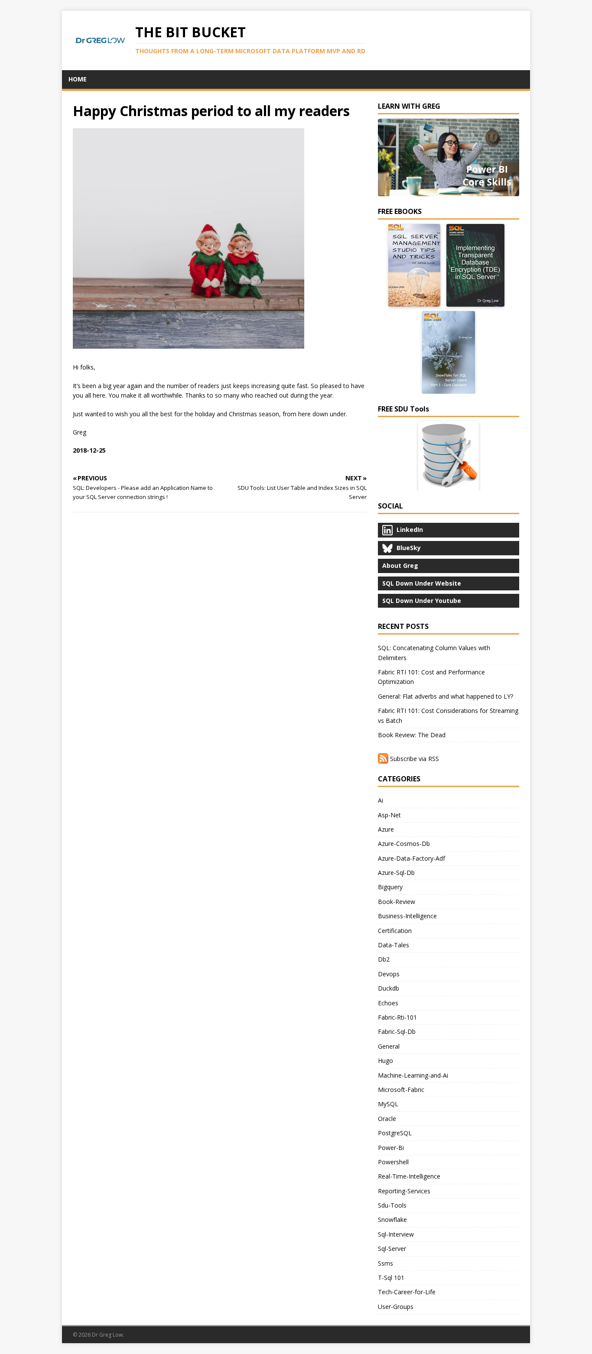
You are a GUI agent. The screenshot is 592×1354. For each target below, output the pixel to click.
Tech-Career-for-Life (407, 1292)
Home (77, 79)
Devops (389, 974)
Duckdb (388, 988)
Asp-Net (389, 815)
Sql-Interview (396, 1234)
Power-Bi (391, 1147)
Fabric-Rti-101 (397, 1017)
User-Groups (395, 1306)
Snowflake (392, 1219)
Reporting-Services (404, 1191)
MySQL (388, 1104)
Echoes (388, 1003)
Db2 (384, 959)
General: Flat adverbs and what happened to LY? (445, 696)
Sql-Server (392, 1248)
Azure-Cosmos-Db (404, 843)
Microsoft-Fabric (401, 1089)
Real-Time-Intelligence (409, 1176)
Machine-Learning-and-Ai (413, 1075)
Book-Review (396, 901)
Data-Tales (393, 945)
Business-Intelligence (407, 916)
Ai (380, 800)
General (389, 1046)
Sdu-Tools (392, 1205)
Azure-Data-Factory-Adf (411, 858)
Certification (395, 930)
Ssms (385, 1263)
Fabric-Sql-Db (397, 1031)
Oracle (387, 1118)
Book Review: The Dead (412, 735)
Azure (386, 829)
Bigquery (390, 887)
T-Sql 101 (391, 1277)
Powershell (393, 1162)
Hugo (385, 1060)
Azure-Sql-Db (396, 872)
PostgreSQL (395, 1133)
